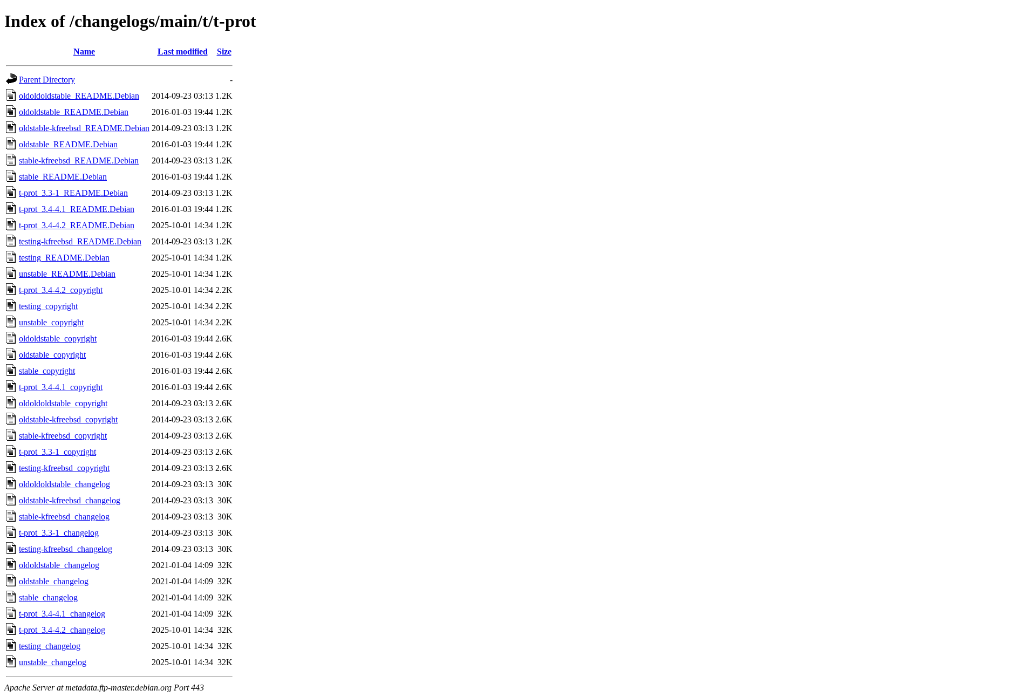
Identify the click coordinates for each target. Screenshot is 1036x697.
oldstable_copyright (52, 354)
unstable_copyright (51, 322)
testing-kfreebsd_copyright (64, 468)
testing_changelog (49, 646)
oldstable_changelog (53, 581)
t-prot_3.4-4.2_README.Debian (76, 225)
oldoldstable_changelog (59, 565)
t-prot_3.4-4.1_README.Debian (76, 209)
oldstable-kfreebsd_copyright (68, 419)
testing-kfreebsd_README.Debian (80, 241)
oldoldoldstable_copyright (63, 403)
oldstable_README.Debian (68, 144)
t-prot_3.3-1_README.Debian (73, 192)
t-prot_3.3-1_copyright (57, 451)
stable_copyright (47, 370)
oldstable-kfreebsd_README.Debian (84, 128)
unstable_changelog (52, 662)
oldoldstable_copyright (58, 338)
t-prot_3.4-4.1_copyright (61, 387)
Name (84, 51)
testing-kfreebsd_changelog (65, 549)
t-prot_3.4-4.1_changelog (62, 613)
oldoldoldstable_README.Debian (79, 95)
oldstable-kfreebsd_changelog (69, 500)
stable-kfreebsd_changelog (64, 516)
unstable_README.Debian (67, 273)
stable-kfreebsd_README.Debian (79, 160)
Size (224, 51)
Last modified (183, 51)
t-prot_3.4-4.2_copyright (61, 290)
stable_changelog (48, 597)
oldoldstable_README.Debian (73, 112)
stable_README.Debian (63, 176)
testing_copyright (48, 306)
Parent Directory (47, 79)
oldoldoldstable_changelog (64, 484)
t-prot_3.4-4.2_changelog (62, 629)
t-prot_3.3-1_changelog (59, 532)
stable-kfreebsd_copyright (63, 435)
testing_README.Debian (64, 257)
